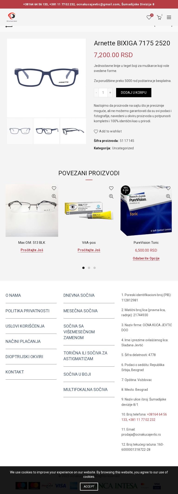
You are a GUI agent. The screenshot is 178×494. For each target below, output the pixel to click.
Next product (169, 26)
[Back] (9, 26)
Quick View (54, 196)
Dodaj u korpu (133, 92)
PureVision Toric (146, 243)
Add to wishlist (110, 131)
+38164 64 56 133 (35, 4)
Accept (89, 486)
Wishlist (152, 15)
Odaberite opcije (146, 258)
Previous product (157, 26)
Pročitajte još (32, 250)
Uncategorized (123, 148)
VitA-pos (89, 243)
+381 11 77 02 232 (62, 4)
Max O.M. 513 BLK (31, 243)
